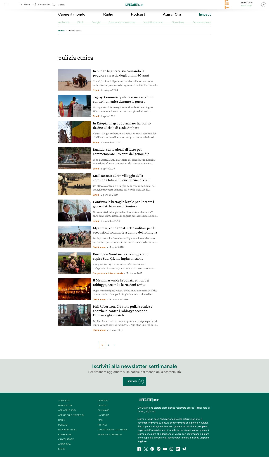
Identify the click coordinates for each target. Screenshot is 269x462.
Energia (96, 22)
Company (103, 400)
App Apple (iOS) (67, 410)
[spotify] (158, 449)
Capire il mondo (71, 14)
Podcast (138, 14)
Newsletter (44, 4)
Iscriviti (132, 381)
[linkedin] (178, 449)
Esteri (96, 90)
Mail (100, 420)
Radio (108, 14)
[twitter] (146, 449)
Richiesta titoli (67, 429)
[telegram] (184, 449)
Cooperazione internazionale (108, 273)
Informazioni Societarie (112, 429)
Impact (205, 14)
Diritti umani (99, 247)
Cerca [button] (61, 4)
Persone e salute (202, 22)
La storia (103, 415)
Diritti (80, 22)
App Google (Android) (71, 415)
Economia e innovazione (122, 22)
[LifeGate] (134, 4)
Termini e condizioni (110, 434)
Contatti (103, 405)
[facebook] (139, 449)
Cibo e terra (178, 22)
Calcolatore (66, 439)
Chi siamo (103, 410)
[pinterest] (152, 449)
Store (27, 4)
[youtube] (165, 449)
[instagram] (171, 449)
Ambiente (63, 22)
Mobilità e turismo (153, 22)
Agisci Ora (172, 14)
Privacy (102, 424)
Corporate (64, 434)
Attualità (64, 400)
